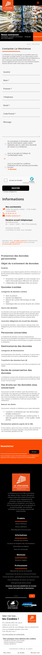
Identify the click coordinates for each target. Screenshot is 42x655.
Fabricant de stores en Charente (21, 571)
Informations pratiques (21, 546)
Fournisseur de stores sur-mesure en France (21, 574)
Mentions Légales (21, 560)
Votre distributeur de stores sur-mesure (21, 580)
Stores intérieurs (21, 524)
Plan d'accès (37, 36)
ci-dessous (12, 169)
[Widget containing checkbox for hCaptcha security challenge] (19, 180)
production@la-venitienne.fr (11, 244)
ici (4, 159)
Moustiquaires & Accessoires (21, 530)
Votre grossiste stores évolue (21, 583)
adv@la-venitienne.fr (16, 242)
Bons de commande (21, 549)
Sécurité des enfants (21, 540)
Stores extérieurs (21, 527)
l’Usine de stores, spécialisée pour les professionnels (21, 577)
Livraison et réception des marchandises (21, 543)
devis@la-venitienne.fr (21, 241)
